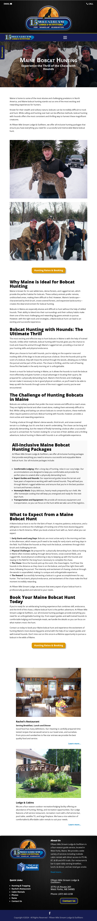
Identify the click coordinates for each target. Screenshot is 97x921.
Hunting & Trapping (21, 885)
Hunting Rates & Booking (48, 270)
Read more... (57, 872)
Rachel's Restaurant (27, 721)
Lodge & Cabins (25, 802)
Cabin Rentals (18, 892)
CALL (91, 3)
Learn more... (74, 743)
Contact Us (69, 900)
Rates (14, 898)
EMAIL (7, 3)
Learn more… (74, 824)
